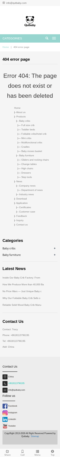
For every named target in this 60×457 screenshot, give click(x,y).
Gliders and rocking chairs (35, 159)
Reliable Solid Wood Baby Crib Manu (21, 305)
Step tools (26, 177)
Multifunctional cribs (31, 142)
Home (5, 47)
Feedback (21, 216)
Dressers (26, 172)
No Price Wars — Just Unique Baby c (22, 291)
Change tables (29, 164)
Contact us (22, 224)
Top (52, 455)
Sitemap (35, 436)
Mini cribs (26, 138)
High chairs (27, 168)
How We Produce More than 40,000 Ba (23, 284)
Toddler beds (28, 129)
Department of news (32, 190)
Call (22, 455)
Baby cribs (24, 121)
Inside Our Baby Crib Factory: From (21, 277)
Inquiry (20, 220)
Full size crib (27, 125)
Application (22, 203)
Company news (27, 185)
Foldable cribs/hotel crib (33, 133)
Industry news (26, 194)
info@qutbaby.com (16, 2)
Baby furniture (26, 155)
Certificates (25, 207)
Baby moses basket (31, 151)
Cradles (25, 146)
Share (7, 455)
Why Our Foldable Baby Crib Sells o (21, 298)
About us (21, 112)
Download (21, 198)
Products (21, 116)
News (19, 181)
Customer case (27, 211)
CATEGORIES (12, 38)
